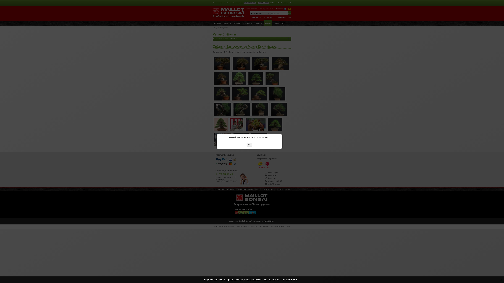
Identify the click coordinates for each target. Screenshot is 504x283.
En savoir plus (289, 280)
